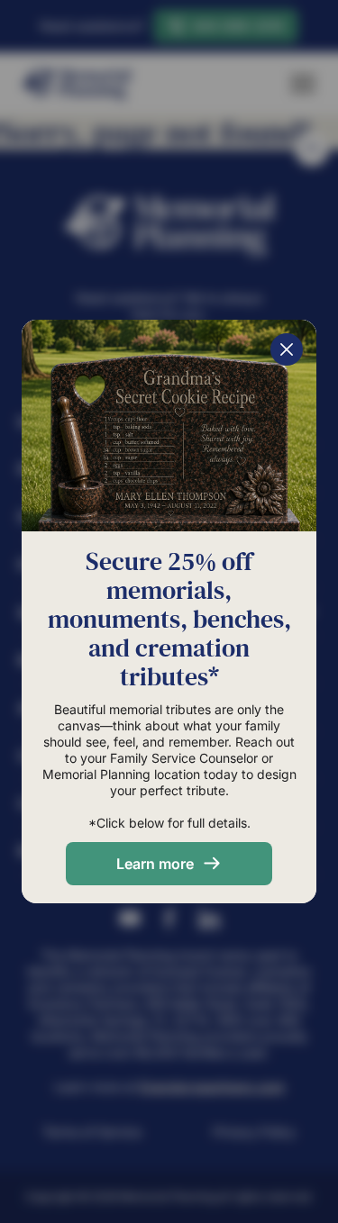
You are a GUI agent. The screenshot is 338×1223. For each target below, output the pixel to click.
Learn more (155, 864)
